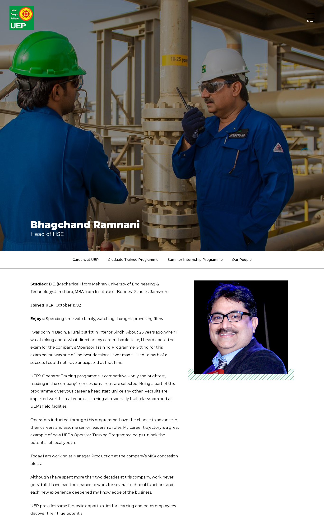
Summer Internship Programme (195, 259)
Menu (311, 21)
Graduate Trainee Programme (133, 259)
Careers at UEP (86, 259)
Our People (242, 259)
